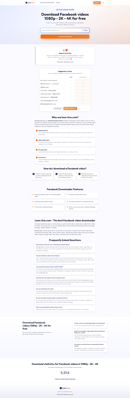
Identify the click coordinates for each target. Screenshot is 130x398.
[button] (58, 2)
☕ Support (97, 2)
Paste (85, 30)
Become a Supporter (70, 108)
